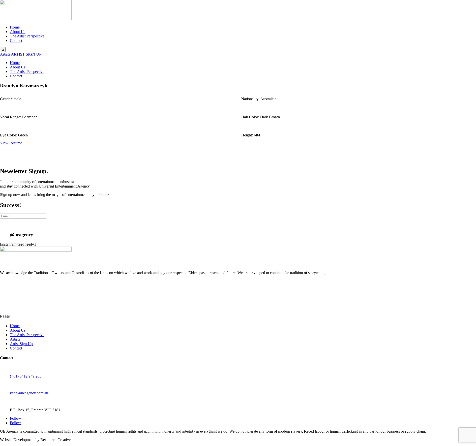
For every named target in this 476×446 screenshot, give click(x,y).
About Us (17, 32)
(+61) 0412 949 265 (25, 376)
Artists (5, 54)
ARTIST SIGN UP (26, 54)
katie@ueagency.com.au (29, 393)
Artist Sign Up (21, 344)
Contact (16, 40)
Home (15, 27)
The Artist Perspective (27, 36)
